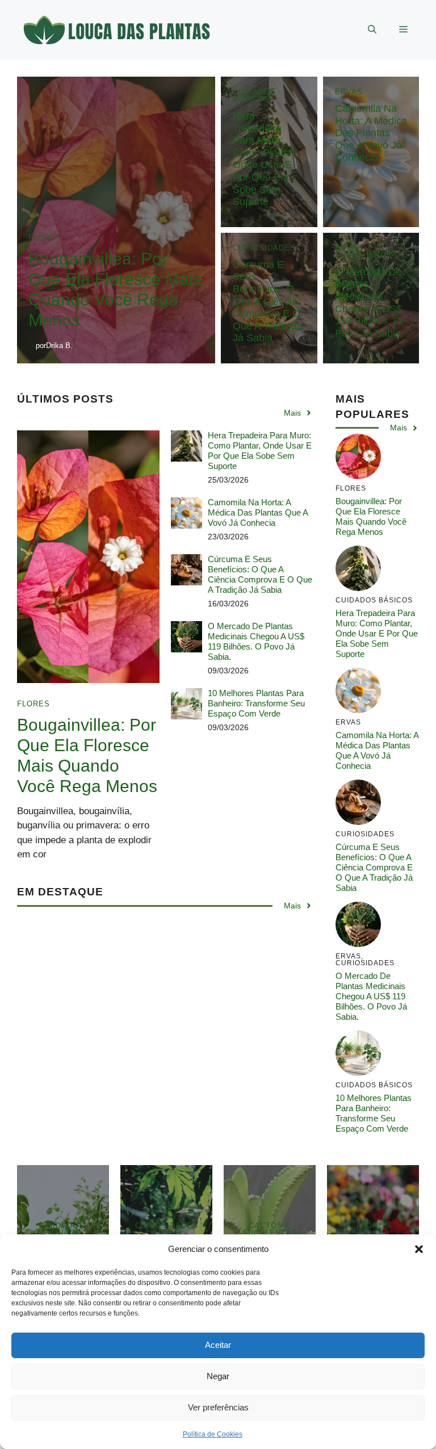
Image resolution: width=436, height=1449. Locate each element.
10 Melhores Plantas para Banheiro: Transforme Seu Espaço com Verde (256, 703)
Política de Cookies (212, 1434)
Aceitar (218, 1345)
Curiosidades (264, 248)
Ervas (349, 91)
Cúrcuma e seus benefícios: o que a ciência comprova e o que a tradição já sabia (268, 301)
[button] (419, 1249)
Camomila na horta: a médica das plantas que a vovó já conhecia (371, 133)
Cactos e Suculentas (269, 1229)
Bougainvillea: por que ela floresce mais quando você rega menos (371, 516)
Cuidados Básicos (254, 95)
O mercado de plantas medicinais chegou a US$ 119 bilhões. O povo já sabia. (369, 302)
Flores (44, 237)
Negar (218, 1376)
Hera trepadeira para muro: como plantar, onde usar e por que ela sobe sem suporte (265, 158)
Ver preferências (218, 1407)
